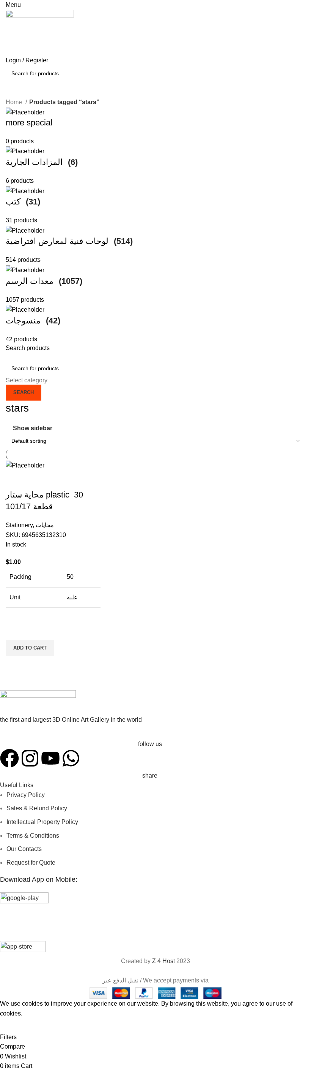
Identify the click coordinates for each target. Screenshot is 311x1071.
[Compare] (15, 479)
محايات (45, 525)
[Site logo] (40, 32)
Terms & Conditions (32, 835)
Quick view (15, 665)
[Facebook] (9, 758)
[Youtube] (50, 758)
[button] (30, 648)
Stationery (19, 525)
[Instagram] (29, 758)
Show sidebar (32, 428)
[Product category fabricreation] (155, 225)
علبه (72, 597)
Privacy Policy (25, 795)
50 (70, 577)
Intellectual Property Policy (42, 822)
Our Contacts (24, 849)
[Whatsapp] (70, 758)
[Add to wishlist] (15, 630)
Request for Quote (30, 862)
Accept (14, 1025)
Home (15, 102)
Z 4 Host (163, 961)
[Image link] (38, 703)
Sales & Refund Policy (36, 808)
